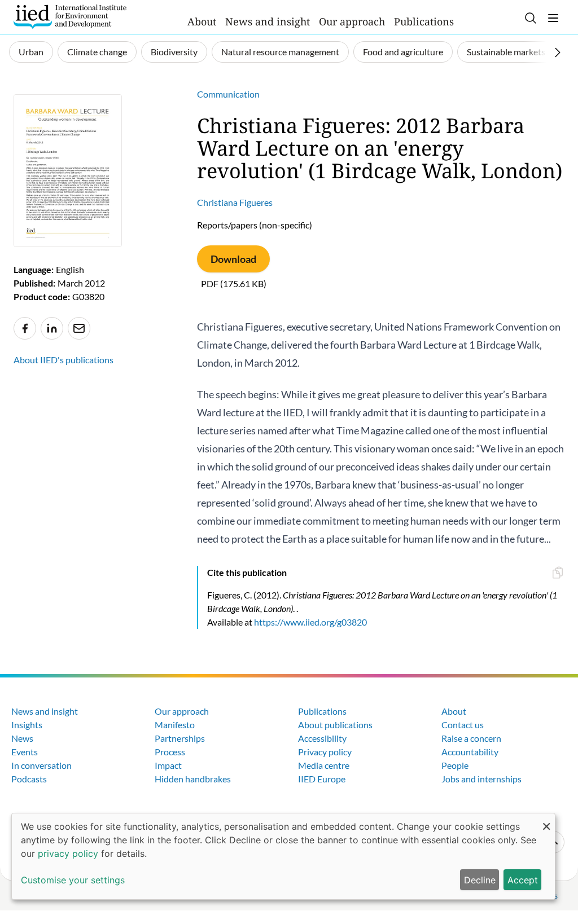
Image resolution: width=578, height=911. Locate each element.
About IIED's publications (63, 359)
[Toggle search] (530, 18)
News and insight (267, 21)
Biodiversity (174, 51)
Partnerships (180, 738)
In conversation (41, 765)
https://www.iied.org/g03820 (310, 622)
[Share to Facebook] (25, 328)
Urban (31, 51)
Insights (26, 724)
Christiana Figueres (235, 202)
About (201, 21)
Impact (168, 765)
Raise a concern (471, 738)
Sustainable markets (506, 51)
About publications (335, 724)
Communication (228, 94)
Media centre (323, 765)
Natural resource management (280, 51)
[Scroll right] (557, 52)
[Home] (70, 17)
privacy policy (68, 853)
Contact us (462, 724)
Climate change (97, 51)
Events (24, 751)
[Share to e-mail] (79, 328)
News (22, 738)
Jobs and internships (481, 778)
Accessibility (322, 738)
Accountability (469, 751)
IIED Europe (321, 778)
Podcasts (29, 778)
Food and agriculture (403, 51)
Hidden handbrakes (193, 778)
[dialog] (283, 856)
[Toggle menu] (553, 18)
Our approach (352, 21)
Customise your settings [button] (73, 880)
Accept (522, 880)
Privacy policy (325, 751)
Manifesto (175, 724)
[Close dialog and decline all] (546, 820)
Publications (424, 21)
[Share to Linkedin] (52, 328)
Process (170, 751)
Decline (480, 880)
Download (233, 259)
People (454, 765)
